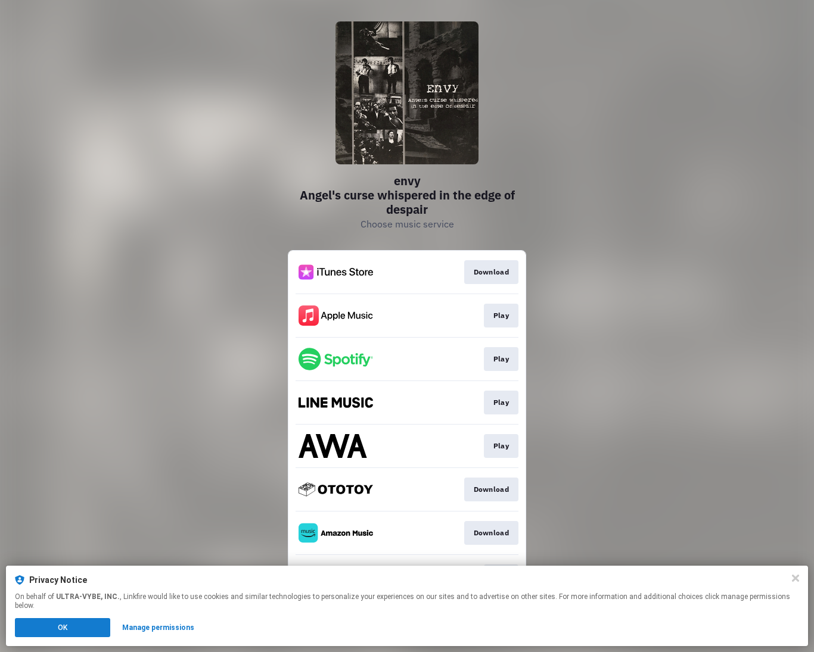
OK (62, 627)
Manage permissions (158, 627)
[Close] (795, 578)
